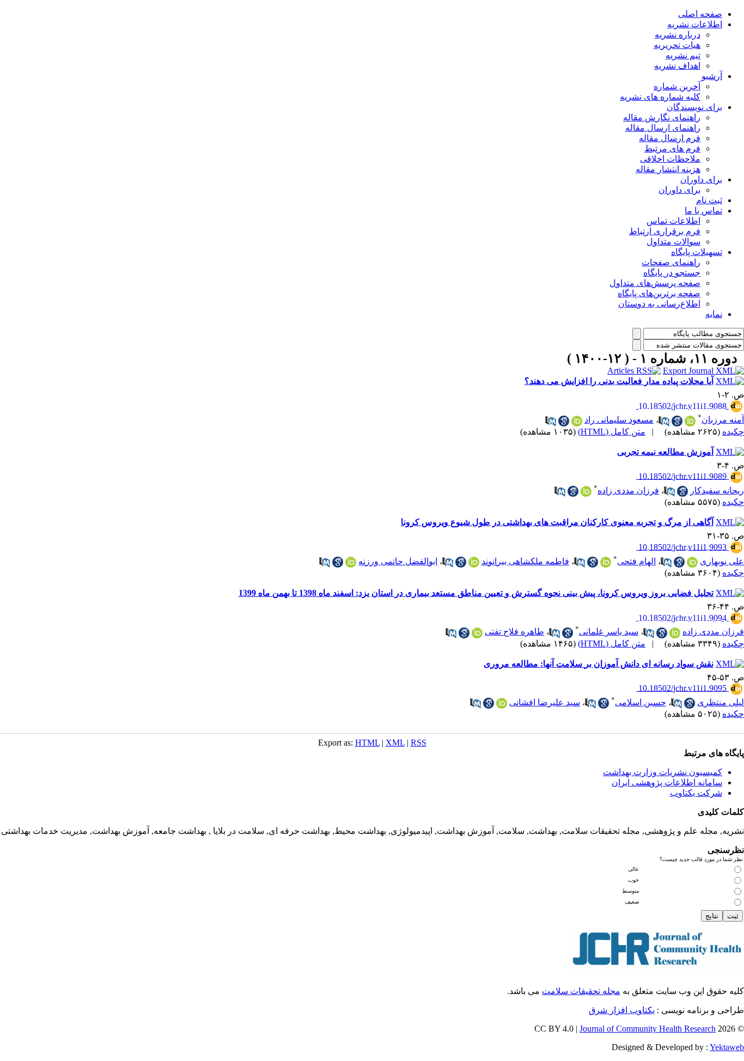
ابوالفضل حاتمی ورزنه (397, 561)
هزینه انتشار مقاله (668, 169)
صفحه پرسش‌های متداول (654, 283)
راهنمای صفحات (671, 262)
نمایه (713, 314)
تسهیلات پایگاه (696, 252)
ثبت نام (709, 200)
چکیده (733, 431)
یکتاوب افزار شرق (622, 1010)
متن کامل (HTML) (611, 431)
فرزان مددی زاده (628, 490)
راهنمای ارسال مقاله (662, 127)
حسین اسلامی (640, 702)
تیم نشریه (683, 55)
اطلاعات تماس (673, 220)
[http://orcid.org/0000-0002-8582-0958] (473, 562)
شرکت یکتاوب (696, 792)
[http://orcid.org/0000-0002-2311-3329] (501, 703)
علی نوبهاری (722, 561)
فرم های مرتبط (672, 148)
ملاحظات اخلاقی (670, 158)
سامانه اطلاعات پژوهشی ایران (667, 782)
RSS (418, 742)
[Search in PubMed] (663, 421)
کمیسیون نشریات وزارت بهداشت (662, 772)
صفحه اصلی (700, 14)
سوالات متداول (673, 241)
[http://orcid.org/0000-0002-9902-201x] (605, 562)
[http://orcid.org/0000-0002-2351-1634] (350, 562)
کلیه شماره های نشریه (660, 96)
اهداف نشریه (677, 65)
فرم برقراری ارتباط (664, 231)
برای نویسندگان (694, 107)
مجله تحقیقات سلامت (581, 991)
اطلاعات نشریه (694, 24)
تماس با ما (703, 210)
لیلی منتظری (720, 702)
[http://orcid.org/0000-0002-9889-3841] (477, 632)
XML (395, 742)
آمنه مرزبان (723, 419)
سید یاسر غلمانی (608, 631)
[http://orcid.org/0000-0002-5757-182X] (586, 491)
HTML (367, 742)
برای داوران (701, 179)
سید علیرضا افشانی (544, 702)
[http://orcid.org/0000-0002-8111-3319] (690, 421)
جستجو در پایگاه (671, 272)
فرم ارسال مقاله (669, 138)
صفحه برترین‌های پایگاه (659, 293)
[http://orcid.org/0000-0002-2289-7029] (692, 562)
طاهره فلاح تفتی (514, 631)
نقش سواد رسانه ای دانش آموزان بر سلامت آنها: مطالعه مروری (598, 663)
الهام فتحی (636, 561)
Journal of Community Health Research (648, 1028)
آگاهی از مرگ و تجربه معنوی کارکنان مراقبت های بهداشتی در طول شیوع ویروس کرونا (557, 522)
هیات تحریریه (677, 45)
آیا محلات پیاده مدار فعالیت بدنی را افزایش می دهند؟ (619, 381)
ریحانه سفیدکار (717, 490)
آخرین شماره (677, 86)
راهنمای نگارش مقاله (661, 117)
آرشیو (712, 76)
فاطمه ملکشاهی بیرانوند (525, 561)
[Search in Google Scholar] (677, 421)
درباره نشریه (677, 34)
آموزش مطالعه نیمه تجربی (665, 451)
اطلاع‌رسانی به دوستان (659, 303)
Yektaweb (727, 1047)
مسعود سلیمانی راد (619, 419)
